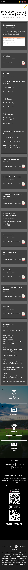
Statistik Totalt (17, 468)
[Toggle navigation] (25, 6)
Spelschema (20, 464)
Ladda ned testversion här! (10, 552)
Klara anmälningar (9, 464)
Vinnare (8, 468)
